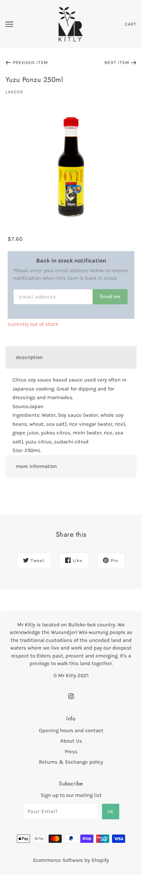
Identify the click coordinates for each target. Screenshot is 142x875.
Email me (110, 296)
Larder (14, 91)
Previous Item (30, 62)
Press (71, 751)
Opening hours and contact (71, 730)
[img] (71, 696)
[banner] (71, 24)
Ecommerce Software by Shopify (71, 860)
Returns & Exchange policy (71, 762)
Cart (130, 24)
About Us (71, 741)
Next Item (116, 62)
